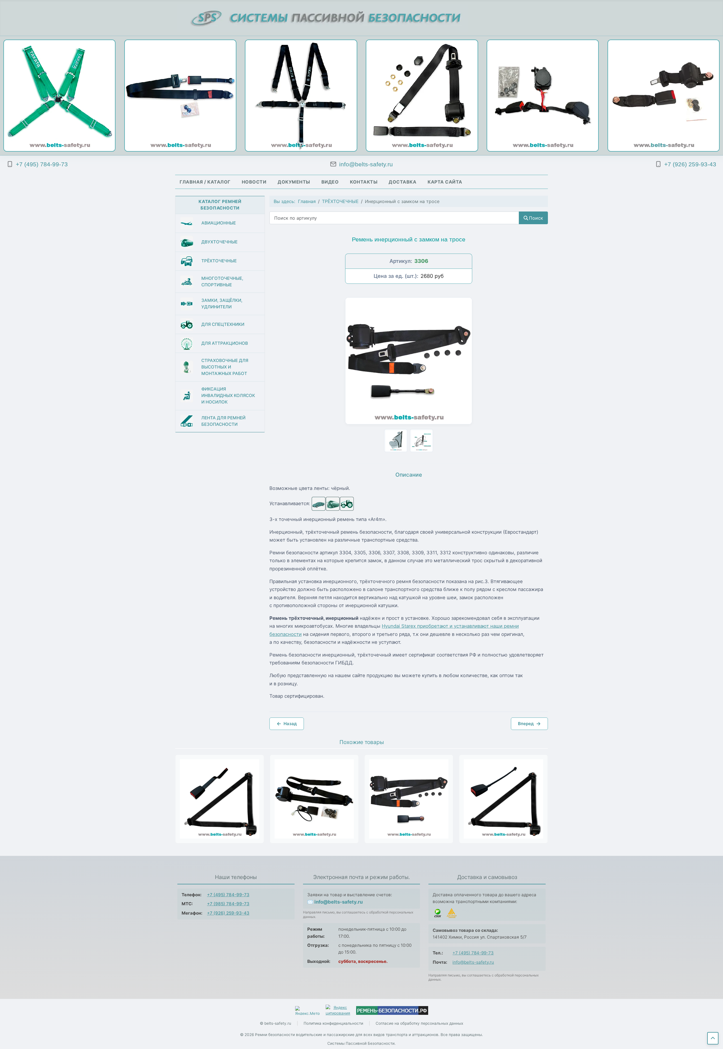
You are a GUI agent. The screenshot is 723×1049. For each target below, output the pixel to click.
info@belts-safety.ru (473, 962)
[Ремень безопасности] (392, 1010)
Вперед (529, 724)
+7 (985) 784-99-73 (228, 903)
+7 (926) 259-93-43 (228, 913)
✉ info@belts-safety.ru (335, 902)
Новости (254, 182)
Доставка (402, 182)
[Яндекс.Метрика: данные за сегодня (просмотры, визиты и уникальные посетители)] (307, 1010)
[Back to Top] (712, 1038)
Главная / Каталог (205, 182)
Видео (330, 182)
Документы (294, 182)
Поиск (536, 218)
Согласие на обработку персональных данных (419, 1023)
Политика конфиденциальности (333, 1023)
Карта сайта (445, 182)
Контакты (363, 182)
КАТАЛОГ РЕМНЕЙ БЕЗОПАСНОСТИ (220, 205)
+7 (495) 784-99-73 (228, 894)
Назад (286, 724)
